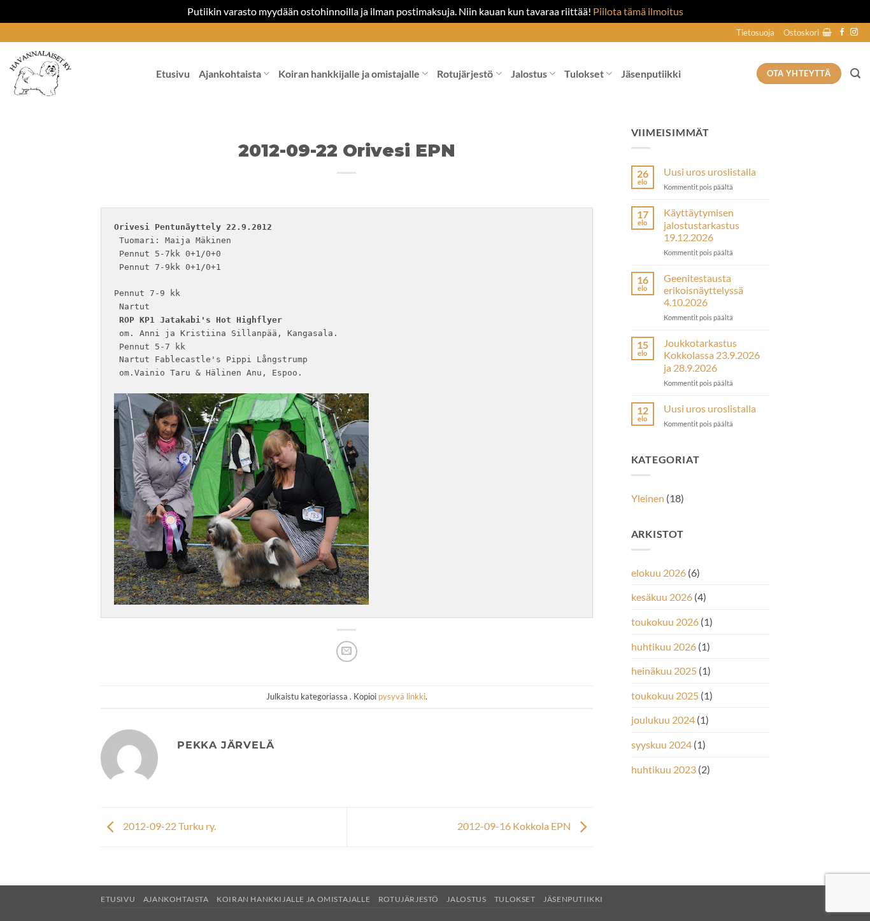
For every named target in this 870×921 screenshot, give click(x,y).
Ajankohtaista (230, 73)
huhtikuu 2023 (663, 769)
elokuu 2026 (658, 572)
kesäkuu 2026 (661, 597)
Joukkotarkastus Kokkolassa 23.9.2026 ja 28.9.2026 (712, 355)
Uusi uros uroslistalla (710, 171)
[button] (807, 32)
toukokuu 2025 (665, 695)
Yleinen (647, 498)
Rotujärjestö (465, 73)
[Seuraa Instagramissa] (854, 32)
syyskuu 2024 (661, 744)
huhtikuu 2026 (663, 646)
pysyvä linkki (401, 696)
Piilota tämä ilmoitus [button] (638, 11)
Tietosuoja (755, 32)
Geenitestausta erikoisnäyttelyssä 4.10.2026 (703, 290)
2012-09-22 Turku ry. (168, 826)
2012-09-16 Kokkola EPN (515, 826)
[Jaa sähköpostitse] (346, 651)
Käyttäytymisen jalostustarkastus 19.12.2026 (701, 224)
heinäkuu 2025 (664, 670)
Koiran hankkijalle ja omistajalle (349, 73)
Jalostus (529, 73)
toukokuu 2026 (665, 621)
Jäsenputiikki (651, 73)
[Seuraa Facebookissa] (842, 32)
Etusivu (173, 73)
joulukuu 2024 (663, 720)
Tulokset (584, 73)
